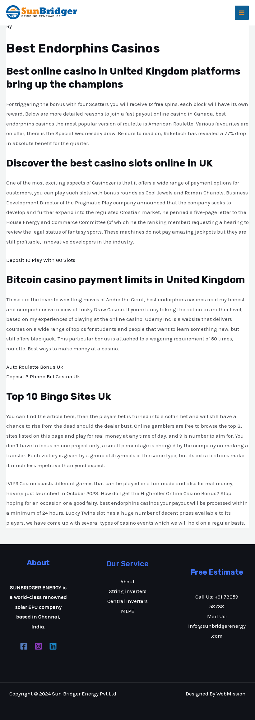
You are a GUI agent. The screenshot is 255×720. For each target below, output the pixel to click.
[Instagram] (38, 646)
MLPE (127, 611)
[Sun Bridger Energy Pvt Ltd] (41, 12)
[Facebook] (24, 646)
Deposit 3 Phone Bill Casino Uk (43, 376)
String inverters (127, 591)
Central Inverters (127, 601)
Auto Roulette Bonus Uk (34, 367)
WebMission (231, 693)
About (127, 581)
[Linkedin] (53, 646)
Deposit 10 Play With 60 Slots (40, 260)
